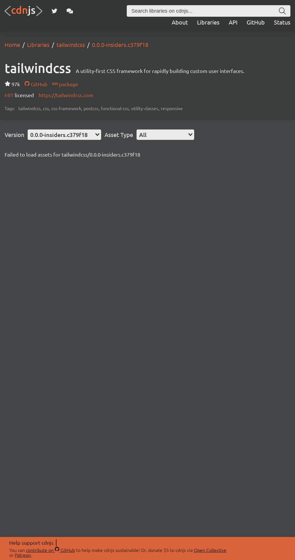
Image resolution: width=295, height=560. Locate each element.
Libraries (208, 22)
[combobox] (64, 134)
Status (282, 22)
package (68, 84)
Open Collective (210, 550)
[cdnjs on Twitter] (54, 11)
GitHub (256, 22)
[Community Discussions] (70, 11)
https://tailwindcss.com (66, 95)
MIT (10, 95)
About (180, 22)
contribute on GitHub (50, 550)
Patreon (23, 555)
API (233, 22)
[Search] (282, 10)
